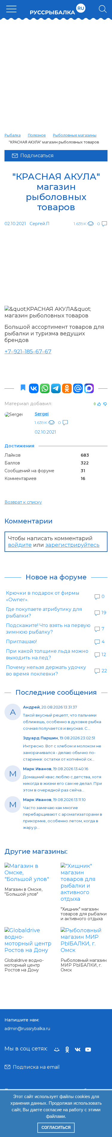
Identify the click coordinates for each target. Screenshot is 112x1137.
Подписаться (37, 155)
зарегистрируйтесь (72, 545)
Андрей (31, 707)
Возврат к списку (23, 502)
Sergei (42, 414)
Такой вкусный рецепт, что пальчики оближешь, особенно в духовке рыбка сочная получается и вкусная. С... (62, 722)
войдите (20, 545)
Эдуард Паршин (40, 737)
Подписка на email (36, 1067)
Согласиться (56, 1127)
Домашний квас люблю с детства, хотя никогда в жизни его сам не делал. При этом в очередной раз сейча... (62, 783)
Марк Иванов (37, 768)
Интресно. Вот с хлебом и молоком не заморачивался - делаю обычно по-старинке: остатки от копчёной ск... (62, 752)
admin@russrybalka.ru (27, 1028)
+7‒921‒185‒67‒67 (27, 351)
